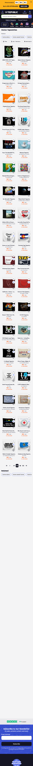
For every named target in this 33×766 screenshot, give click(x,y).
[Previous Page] (6, 465)
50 (23, 465)
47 (14, 465)
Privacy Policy (21, 747)
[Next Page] (26, 465)
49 (20, 465)
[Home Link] (11, 12)
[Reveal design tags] (13, 56)
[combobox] (14, 16)
